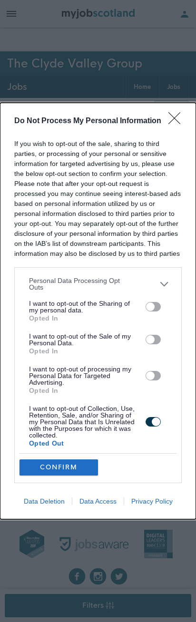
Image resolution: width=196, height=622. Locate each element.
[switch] (153, 306)
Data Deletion (44, 501)
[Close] (177, 121)
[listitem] (98, 284)
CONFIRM (59, 467)
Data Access (98, 501)
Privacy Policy (152, 501)
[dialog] (98, 311)
